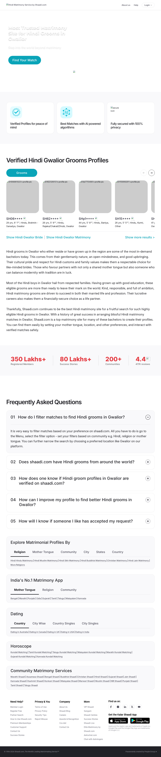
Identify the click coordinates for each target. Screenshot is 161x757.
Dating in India (82, 632)
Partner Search (16, 715)
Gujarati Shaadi (115, 676)
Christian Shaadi (85, 676)
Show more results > (140, 237)
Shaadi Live (89, 723)
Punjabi (31, 598)
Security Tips (40, 715)
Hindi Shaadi (101, 676)
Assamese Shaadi (34, 676)
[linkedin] (125, 706)
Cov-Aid (62, 723)
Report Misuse (41, 719)
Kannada (82, 598)
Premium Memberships (20, 723)
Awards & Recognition (69, 719)
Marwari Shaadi (86, 681)
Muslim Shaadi (102, 681)
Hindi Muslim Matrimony (46, 560)
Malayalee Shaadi (69, 681)
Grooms (21, 172)
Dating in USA (67, 632)
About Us (63, 707)
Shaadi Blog (64, 711)
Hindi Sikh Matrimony (69, 560)
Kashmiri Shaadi (35, 681)
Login (147, 5)
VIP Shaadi (89, 707)
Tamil (53, 598)
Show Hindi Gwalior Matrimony (68, 237)
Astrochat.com (90, 735)
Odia (39, 598)
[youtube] (139, 706)
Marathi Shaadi (18, 676)
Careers (62, 715)
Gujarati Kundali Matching (23, 656)
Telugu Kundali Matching (64, 652)
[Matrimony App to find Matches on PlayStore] (140, 720)
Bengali (14, 598)
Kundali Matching (19, 652)
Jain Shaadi (129, 676)
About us (126, 5)
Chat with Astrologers (93, 739)
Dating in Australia (19, 632)
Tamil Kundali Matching (40, 652)
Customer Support (18, 727)
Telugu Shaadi (31, 685)
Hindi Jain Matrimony (138, 560)
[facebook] (110, 706)
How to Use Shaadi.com (21, 719)
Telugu (61, 598)
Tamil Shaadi (17, 685)
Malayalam (71, 598)
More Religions (18, 565)
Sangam (87, 711)
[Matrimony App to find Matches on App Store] (118, 720)
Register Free (16, 711)
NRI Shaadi (116, 681)
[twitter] (132, 706)
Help (136, 5)
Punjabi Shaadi (130, 681)
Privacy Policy (41, 711)
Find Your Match (24, 60)
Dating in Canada (38, 632)
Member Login (16, 707)
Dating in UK (53, 632)
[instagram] (117, 706)
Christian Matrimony (117, 560)
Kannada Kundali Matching (50, 656)
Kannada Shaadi (18, 681)
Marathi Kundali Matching (119, 652)
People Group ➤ (151, 752)
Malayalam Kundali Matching (91, 652)
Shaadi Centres (90, 715)
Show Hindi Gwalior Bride (24, 237)
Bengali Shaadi (52, 676)
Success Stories (17, 735)
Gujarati (46, 598)
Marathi (23, 598)
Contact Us (15, 731)
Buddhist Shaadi (68, 676)
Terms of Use (41, 707)
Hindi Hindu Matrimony (22, 560)
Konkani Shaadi (52, 681)
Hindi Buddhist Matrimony (93, 560)
